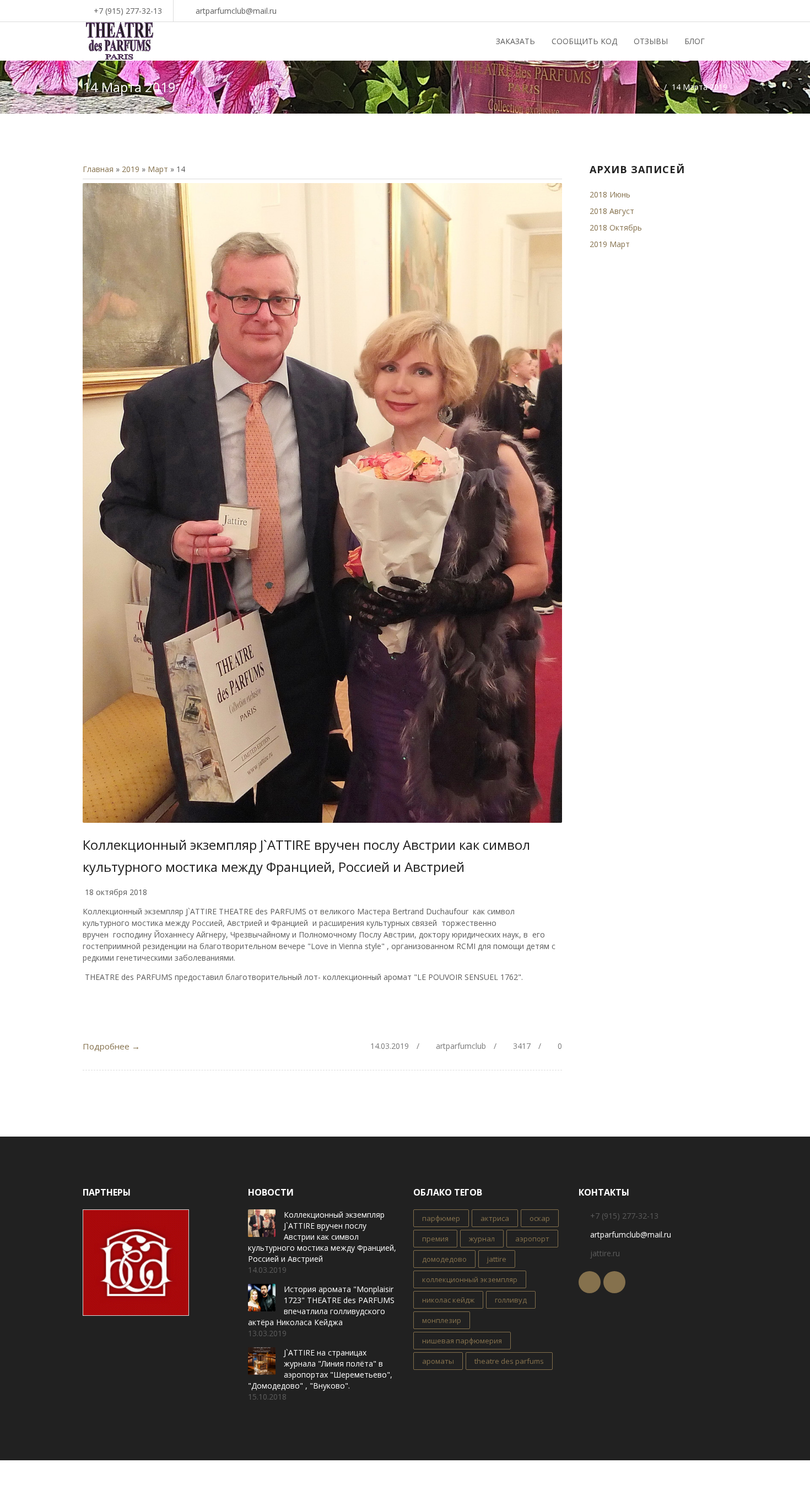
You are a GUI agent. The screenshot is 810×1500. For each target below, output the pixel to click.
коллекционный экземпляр (469, 1279)
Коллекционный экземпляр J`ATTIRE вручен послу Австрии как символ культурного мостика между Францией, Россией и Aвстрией (322, 1236)
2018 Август (612, 211)
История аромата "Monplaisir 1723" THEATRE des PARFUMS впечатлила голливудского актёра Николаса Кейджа (321, 1305)
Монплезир (441, 1320)
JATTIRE (496, 1259)
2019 (130, 169)
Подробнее (111, 1046)
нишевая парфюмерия (462, 1341)
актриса (494, 1218)
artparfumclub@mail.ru (236, 11)
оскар (540, 1218)
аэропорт (532, 1239)
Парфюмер (441, 1218)
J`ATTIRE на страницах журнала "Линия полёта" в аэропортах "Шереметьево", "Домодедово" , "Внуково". (320, 1369)
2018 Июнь (610, 194)
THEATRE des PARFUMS (509, 1361)
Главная (98, 169)
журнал (482, 1239)
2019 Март (610, 244)
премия (435, 1239)
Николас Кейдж (448, 1300)
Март (158, 169)
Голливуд (511, 1300)
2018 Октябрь (616, 227)
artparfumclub (461, 1046)
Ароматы (438, 1361)
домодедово (444, 1259)
